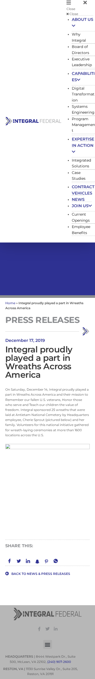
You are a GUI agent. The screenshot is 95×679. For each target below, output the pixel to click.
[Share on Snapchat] (37, 561)
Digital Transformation (83, 94)
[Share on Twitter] (18, 561)
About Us (82, 19)
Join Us (80, 205)
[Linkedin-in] (55, 628)
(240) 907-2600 (59, 662)
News (78, 199)
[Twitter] (47, 628)
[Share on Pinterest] (46, 561)
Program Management (83, 125)
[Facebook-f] (39, 628)
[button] (80, 5)
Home (10, 303)
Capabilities (83, 76)
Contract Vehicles (83, 190)
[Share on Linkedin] (27, 561)
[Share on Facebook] (9, 561)
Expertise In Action (83, 142)
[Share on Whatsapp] (55, 561)
